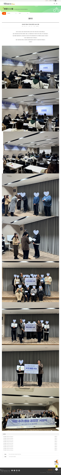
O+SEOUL (8, 13)
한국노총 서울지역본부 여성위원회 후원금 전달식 (15, 454)
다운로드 (56, 436)
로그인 (47, 0)
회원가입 (51, 0)
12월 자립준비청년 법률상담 (12, 456)
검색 (54, 3)
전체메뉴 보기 (56, 3)
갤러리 (20, 13)
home (4, 13)
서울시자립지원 (9, 3)
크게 (55, 0)
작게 (56, 0)
